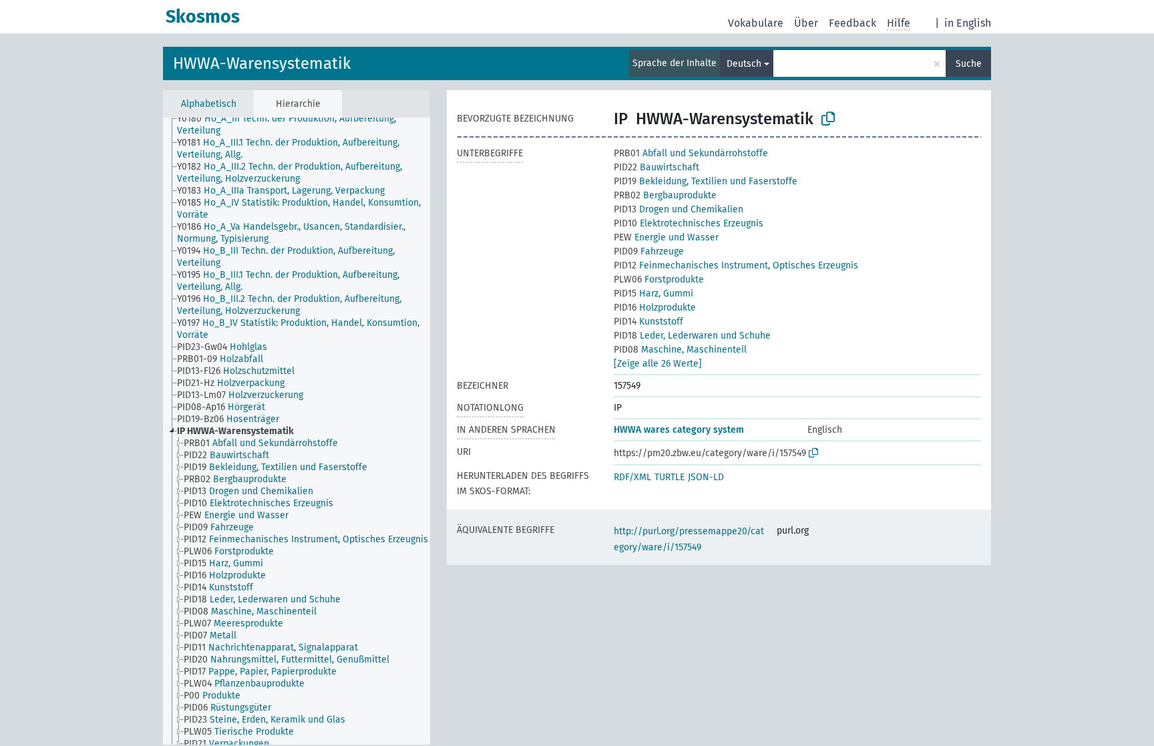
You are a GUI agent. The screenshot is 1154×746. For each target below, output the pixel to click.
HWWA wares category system (679, 429)
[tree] (296, 431)
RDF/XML (632, 477)
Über (806, 23)
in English (967, 23)
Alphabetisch (208, 104)
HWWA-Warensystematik (262, 63)
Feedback (852, 23)
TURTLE (669, 477)
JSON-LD (706, 477)
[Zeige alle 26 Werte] (658, 363)
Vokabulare (755, 23)
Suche (969, 63)
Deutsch (744, 63)
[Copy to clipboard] (828, 119)
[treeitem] (309, 125)
